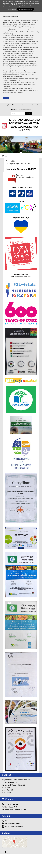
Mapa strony (16, 105)
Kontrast (14, 109)
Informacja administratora (24, 109)
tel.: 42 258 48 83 (11, 804)
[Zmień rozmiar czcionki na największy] (37, 105)
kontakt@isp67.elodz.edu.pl (15, 809)
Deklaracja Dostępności (13, 826)
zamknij (6, 98)
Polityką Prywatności (16, 4)
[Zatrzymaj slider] (21, 151)
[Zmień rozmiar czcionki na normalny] (27, 105)
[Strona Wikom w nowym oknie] (6, 852)
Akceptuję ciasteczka (25, 9)
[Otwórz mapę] (14, 842)
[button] (2, 144)
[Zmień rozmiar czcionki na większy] (32, 105)
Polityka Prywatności (12, 824)
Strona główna (7, 105)
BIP (5, 821)
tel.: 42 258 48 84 (11, 807)
